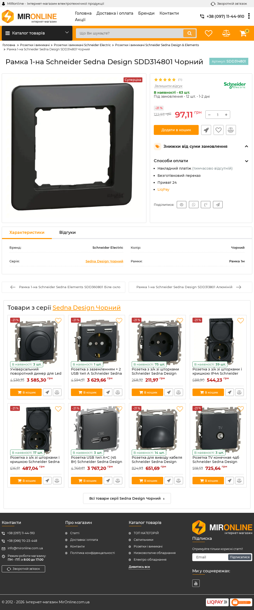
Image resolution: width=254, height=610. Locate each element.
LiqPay (163, 189)
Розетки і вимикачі (148, 546)
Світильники (143, 540)
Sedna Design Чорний (104, 261)
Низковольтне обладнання (155, 553)
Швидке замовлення (206, 130)
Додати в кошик (176, 130)
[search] (189, 33)
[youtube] (196, 583)
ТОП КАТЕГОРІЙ (146, 533)
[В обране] (218, 130)
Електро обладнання (150, 559)
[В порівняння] (231, 130)
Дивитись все (139, 567)
